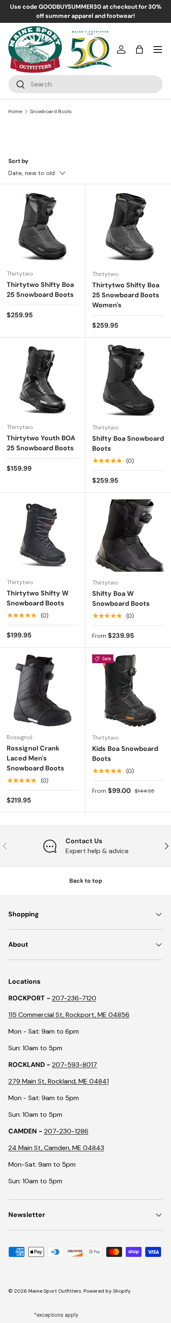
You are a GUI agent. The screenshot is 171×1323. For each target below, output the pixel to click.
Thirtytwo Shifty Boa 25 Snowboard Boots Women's (125, 295)
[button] (139, 49)
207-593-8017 (74, 1064)
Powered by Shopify (107, 1291)
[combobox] (85, 84)
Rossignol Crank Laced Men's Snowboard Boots (35, 758)
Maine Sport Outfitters (54, 1291)
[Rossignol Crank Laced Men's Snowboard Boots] (42, 690)
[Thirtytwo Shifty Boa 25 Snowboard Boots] (42, 227)
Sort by (18, 161)
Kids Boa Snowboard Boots (125, 753)
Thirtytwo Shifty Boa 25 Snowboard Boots (40, 289)
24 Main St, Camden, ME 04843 (56, 1147)
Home (15, 111)
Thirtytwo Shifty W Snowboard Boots (37, 598)
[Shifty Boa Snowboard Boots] (128, 380)
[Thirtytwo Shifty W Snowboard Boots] (42, 535)
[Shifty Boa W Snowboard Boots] (128, 535)
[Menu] (158, 49)
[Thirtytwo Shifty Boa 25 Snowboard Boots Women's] (128, 227)
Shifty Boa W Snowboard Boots (121, 598)
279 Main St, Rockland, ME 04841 (58, 1081)
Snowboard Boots (51, 111)
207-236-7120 (74, 998)
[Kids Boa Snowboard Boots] (128, 690)
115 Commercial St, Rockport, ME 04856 (68, 1014)
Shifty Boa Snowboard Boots (128, 443)
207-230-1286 (66, 1131)
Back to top (85, 880)
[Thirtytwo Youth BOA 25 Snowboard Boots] (42, 380)
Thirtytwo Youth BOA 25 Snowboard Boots (41, 443)
